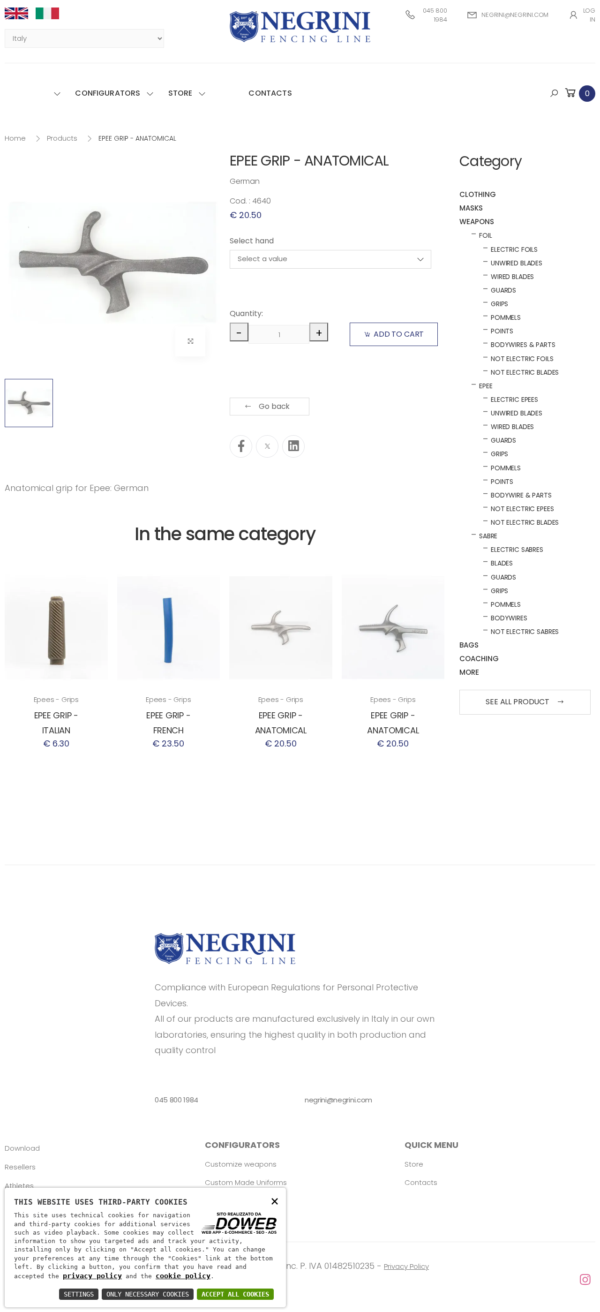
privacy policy (92, 1276)
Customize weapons (241, 1164)
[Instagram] (300, 1280)
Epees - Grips (56, 699)
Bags (469, 645)
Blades (502, 563)
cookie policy (183, 1276)
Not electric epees (522, 508)
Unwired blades (516, 263)
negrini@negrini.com (514, 14)
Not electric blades (525, 372)
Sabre (488, 536)
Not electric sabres (525, 631)
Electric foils (514, 249)
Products (62, 138)
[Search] (554, 93)
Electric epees (514, 399)
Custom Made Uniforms (246, 1182)
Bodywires (509, 618)
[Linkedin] (293, 446)
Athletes (19, 1186)
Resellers (20, 1167)
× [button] (274, 1200)
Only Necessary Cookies (147, 1294)
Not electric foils (522, 358)
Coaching (479, 659)
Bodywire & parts (521, 495)
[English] (20, 13)
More (469, 672)
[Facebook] (241, 446)
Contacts (270, 93)
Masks (471, 208)
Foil (485, 235)
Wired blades (512, 276)
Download (22, 1148)
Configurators (107, 93)
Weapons (476, 221)
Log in (589, 15)
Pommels (506, 317)
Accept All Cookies (235, 1294)
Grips (499, 304)
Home (15, 138)
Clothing (477, 194)
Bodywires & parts (523, 344)
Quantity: (245, 313)
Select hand (252, 240)
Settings (79, 1294)
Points (502, 331)
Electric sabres (517, 549)
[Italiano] (51, 13)
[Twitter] (267, 446)
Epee (485, 386)
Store (180, 93)
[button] (579, 93)
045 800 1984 (435, 15)
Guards (503, 290)
